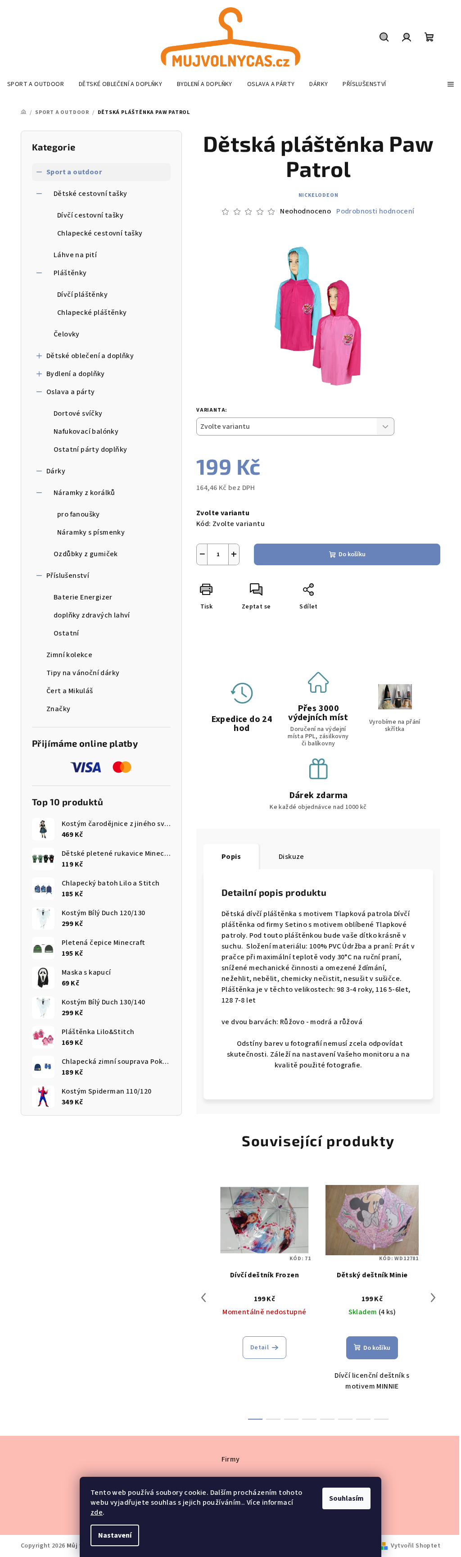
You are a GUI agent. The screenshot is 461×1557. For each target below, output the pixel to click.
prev (203, 1297)
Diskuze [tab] (291, 857)
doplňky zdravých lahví (92, 615)
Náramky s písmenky (91, 532)
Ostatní (66, 633)
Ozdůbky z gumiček (86, 554)
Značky (58, 709)
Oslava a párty (70, 392)
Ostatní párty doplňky (90, 449)
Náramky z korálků (84, 493)
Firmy (230, 1459)
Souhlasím (346, 1498)
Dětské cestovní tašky (90, 194)
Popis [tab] (231, 857)
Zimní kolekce (69, 655)
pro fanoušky (78, 514)
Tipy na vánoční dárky (82, 673)
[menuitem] (35, 84)
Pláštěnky (70, 273)
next (433, 1297)
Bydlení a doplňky (75, 374)
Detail (259, 1347)
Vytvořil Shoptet (415, 1545)
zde (96, 1512)
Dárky (55, 471)
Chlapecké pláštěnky (92, 313)
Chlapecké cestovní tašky (100, 233)
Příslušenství (67, 576)
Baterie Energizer (83, 597)
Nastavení (114, 1535)
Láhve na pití (75, 255)
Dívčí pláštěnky (82, 295)
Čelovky (67, 334)
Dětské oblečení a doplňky (90, 356)
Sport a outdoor (74, 172)
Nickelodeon (318, 195)
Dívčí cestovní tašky (90, 215)
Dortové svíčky (78, 413)
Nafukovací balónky (86, 431)
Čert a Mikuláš (69, 691)
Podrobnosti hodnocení (375, 211)
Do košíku (352, 554)
